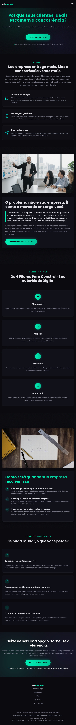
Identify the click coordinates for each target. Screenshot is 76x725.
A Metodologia (38, 689)
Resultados (38, 692)
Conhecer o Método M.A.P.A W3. (21, 242)
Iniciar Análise (38, 703)
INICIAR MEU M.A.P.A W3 (38, 37)
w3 (8, 4)
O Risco (38, 696)
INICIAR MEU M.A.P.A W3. (38, 663)
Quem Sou (38, 700)
